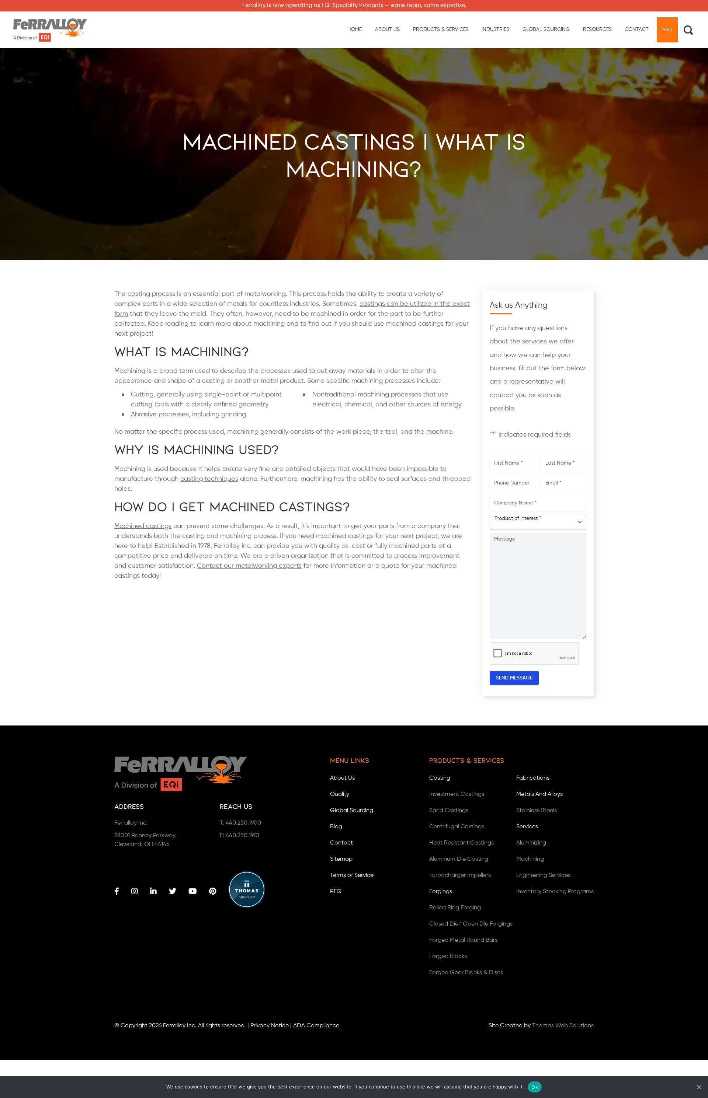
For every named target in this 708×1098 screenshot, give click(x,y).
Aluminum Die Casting (458, 859)
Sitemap (341, 859)
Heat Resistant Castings (461, 843)
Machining (530, 859)
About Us (342, 778)
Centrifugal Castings (456, 827)
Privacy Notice (269, 1026)
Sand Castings (448, 811)
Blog (336, 827)
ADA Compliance (316, 1026)
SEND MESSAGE (514, 678)
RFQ (335, 892)
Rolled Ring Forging (455, 908)
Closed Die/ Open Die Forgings (471, 924)
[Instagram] (134, 891)
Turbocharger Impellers (460, 875)
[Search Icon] (688, 30)
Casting (439, 778)
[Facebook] (116, 891)
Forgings (440, 892)
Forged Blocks (448, 956)
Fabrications (532, 778)
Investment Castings (456, 794)
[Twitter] (172, 891)
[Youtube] (192, 891)
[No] (698, 1087)
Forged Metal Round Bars (463, 940)
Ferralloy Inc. (180, 1026)
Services (527, 827)
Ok (534, 1087)
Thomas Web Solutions (563, 1026)
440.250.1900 (243, 823)
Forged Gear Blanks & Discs (466, 973)
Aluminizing (531, 843)
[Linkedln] (153, 891)
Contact (341, 843)
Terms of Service (352, 875)
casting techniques (209, 479)
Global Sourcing (351, 811)
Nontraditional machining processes (366, 394)
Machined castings (142, 526)
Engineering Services (543, 875)
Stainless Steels (536, 811)
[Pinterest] (212, 891)
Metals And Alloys (539, 794)
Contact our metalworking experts (249, 566)
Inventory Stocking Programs (555, 892)
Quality (339, 794)
